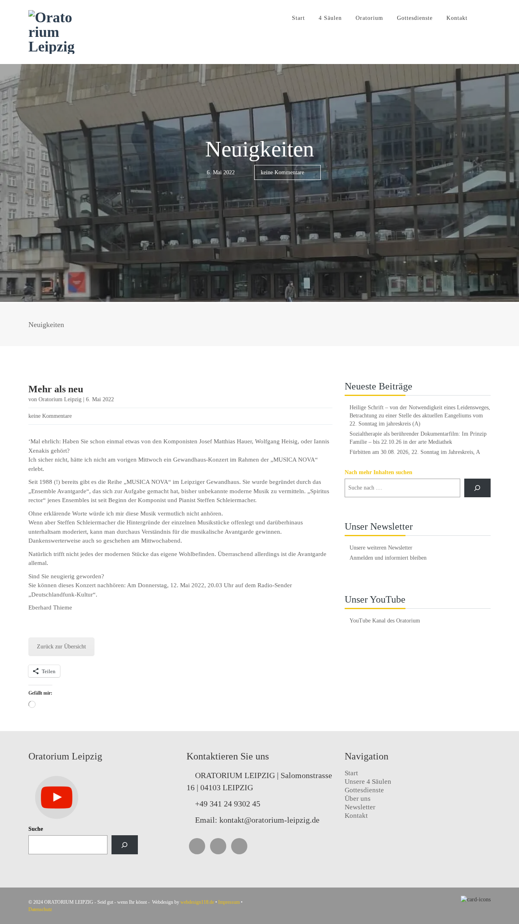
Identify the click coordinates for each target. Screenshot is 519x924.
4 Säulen (330, 18)
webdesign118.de (197, 902)
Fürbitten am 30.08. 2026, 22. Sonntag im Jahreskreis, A (415, 452)
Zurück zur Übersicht (61, 647)
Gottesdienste (415, 18)
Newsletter (360, 807)
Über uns (358, 798)
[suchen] (477, 488)
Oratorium (369, 18)
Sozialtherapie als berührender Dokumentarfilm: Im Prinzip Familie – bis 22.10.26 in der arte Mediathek (418, 438)
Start (298, 18)
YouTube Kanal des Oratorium (385, 621)
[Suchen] (125, 844)
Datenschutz (40, 909)
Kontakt (457, 18)
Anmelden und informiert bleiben (388, 558)
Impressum (229, 902)
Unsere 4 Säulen (368, 781)
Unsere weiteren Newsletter (381, 548)
